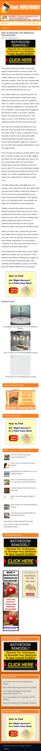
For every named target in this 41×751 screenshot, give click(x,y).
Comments (22, 450)
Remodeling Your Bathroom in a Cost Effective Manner (20, 327)
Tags (29, 450)
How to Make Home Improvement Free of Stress (20, 687)
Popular (13, 450)
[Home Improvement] (20, 1)
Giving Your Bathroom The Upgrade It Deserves (19, 703)
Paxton (5, 38)
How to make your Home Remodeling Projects (20, 353)
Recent (6, 450)
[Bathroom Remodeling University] (20, 41)
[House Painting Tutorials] (20, 273)
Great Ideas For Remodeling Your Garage (20, 377)
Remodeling (14, 38)
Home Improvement (13, 745)
